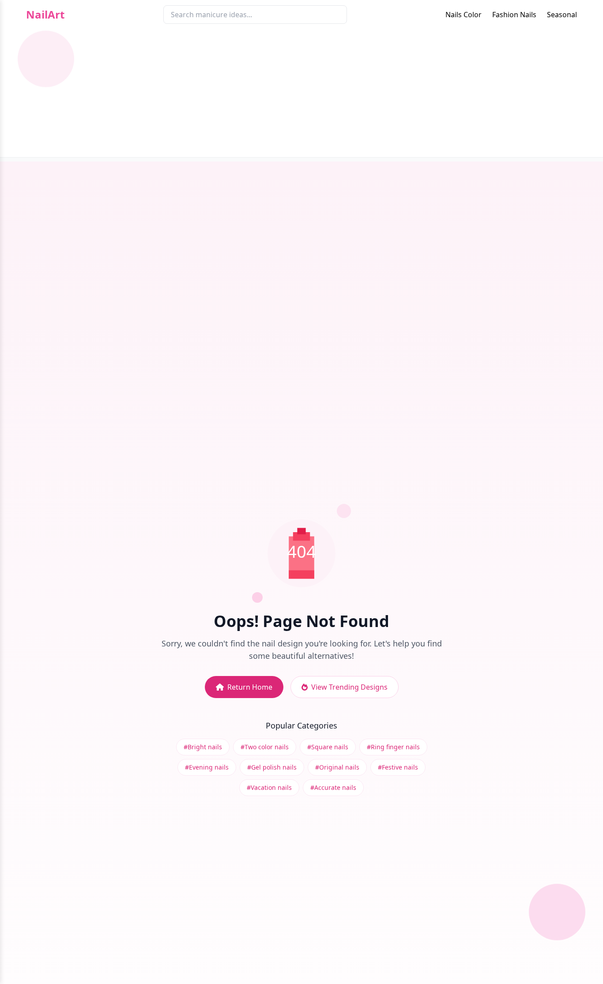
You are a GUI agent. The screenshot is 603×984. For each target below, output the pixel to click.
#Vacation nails (269, 787)
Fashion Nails (514, 14)
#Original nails (337, 767)
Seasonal (562, 14)
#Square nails (327, 747)
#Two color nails (265, 747)
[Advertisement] (301, 95)
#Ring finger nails (393, 747)
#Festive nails (398, 767)
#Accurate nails (333, 787)
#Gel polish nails (272, 767)
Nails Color (463, 14)
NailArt (45, 15)
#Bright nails (203, 747)
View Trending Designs (349, 687)
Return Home (249, 687)
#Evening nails (207, 767)
